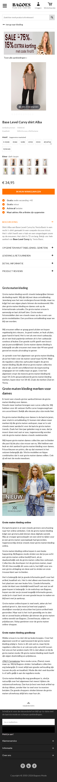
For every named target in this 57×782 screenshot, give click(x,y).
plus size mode (43, 411)
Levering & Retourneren (16, 255)
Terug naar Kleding (14, 24)
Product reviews (12, 271)
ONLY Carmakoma (11, 661)
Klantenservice (9, 741)
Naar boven (28, 706)
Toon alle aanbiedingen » (15, 57)
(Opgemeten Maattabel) (17, 137)
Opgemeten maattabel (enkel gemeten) (25, 247)
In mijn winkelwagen (28, 191)
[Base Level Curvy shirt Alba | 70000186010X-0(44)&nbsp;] (12, 114)
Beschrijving (10, 222)
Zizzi (49, 379)
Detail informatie (12, 263)
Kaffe (28, 408)
